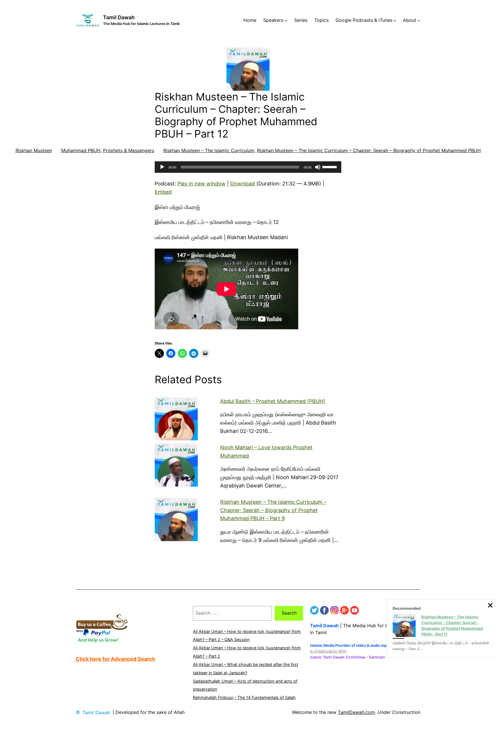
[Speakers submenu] (285, 20)
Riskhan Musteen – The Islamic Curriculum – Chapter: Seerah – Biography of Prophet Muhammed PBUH (369, 150)
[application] (248, 167)
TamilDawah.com (356, 712)
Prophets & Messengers (128, 150)
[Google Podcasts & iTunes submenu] (395, 20)
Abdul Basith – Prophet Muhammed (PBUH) (272, 401)
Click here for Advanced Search (115, 659)
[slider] (330, 166)
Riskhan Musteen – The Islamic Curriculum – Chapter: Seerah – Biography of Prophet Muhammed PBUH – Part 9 (273, 510)
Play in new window (201, 184)
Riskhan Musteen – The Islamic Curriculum (208, 150)
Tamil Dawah (119, 17)
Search (289, 613)
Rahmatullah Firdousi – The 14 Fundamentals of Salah (244, 697)
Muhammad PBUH (80, 150)
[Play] (162, 167)
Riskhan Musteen (34, 150)
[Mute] (318, 167)
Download (242, 184)
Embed (163, 192)
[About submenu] (418, 20)
